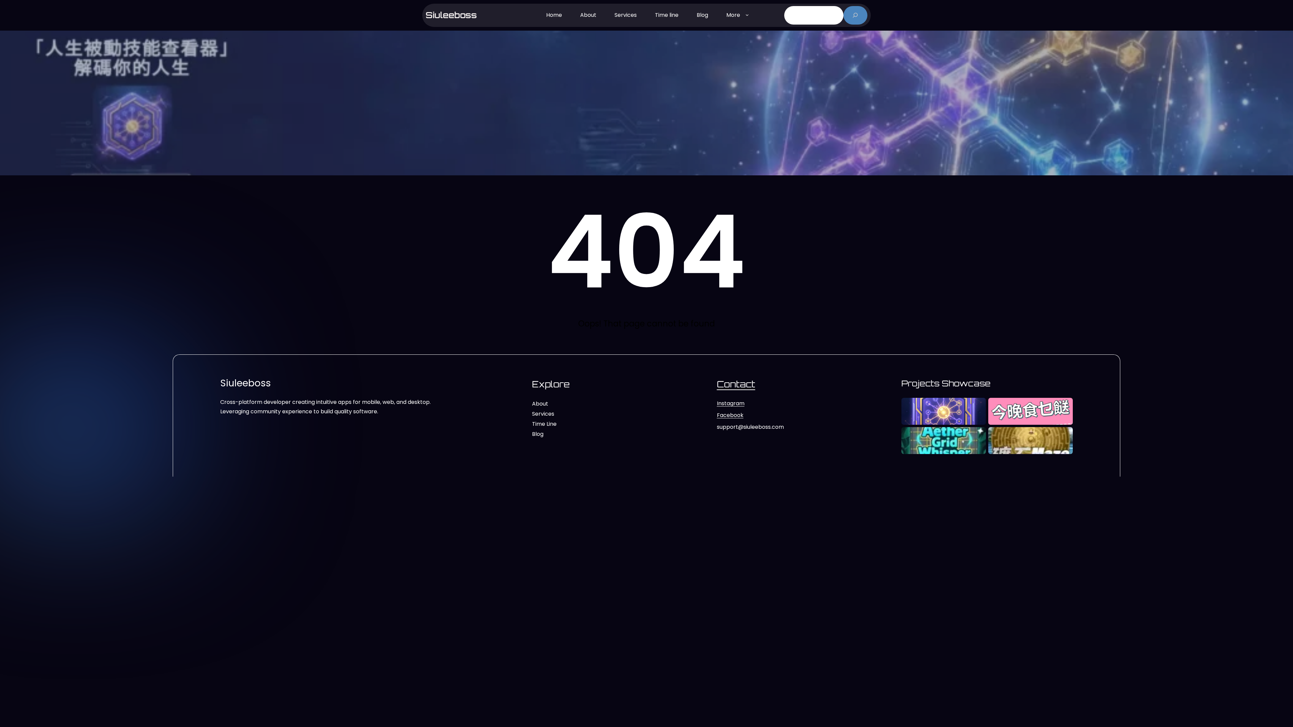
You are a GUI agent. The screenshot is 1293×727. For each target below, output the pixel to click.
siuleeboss (451, 15)
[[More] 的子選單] (747, 14)
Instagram (730, 403)
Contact (736, 384)
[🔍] (855, 15)
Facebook (730, 415)
